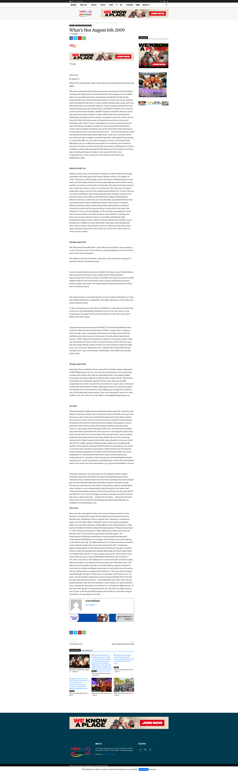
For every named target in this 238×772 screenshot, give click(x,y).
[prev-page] (70, 699)
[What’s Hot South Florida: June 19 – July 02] (102, 685)
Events (111, 5)
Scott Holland (74, 33)
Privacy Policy (114, 750)
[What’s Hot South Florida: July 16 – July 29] (124, 661)
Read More (152, 769)
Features (72, 667)
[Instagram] (164, 1)
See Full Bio (90, 605)
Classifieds (129, 5)
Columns (77, 22)
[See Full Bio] (96, 604)
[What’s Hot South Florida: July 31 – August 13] (102, 663)
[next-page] (73, 699)
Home (71, 22)
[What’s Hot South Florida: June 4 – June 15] (124, 685)
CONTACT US (145, 5)
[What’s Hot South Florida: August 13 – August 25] (79, 661)
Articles (93, 5)
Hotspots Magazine (126, 750)
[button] (166, 5)
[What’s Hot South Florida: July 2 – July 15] (79, 685)
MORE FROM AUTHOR (87, 650)
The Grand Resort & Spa (75, 644)
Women (138, 5)
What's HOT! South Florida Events (90, 22)
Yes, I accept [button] (143, 769)
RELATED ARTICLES (75, 650)
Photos (102, 5)
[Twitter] (167, 1)
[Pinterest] (80, 38)
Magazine (73, 5)
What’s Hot (83, 5)
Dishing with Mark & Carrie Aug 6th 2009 (123, 644)
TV (116, 5)
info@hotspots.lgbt (109, 754)
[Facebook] (161, 1)
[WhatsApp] (84, 38)
